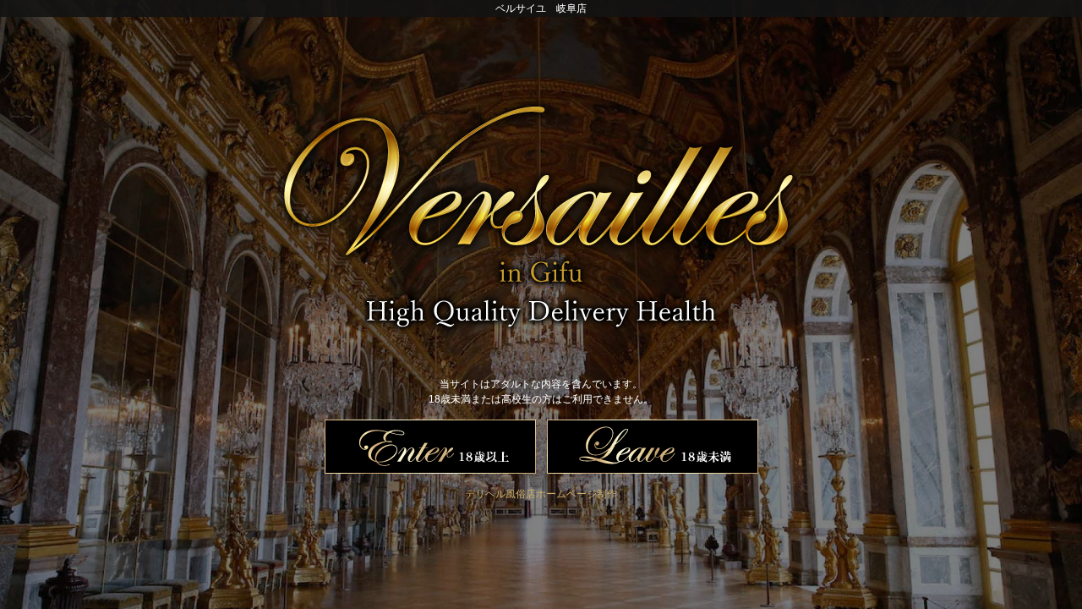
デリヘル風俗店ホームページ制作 (541, 494)
